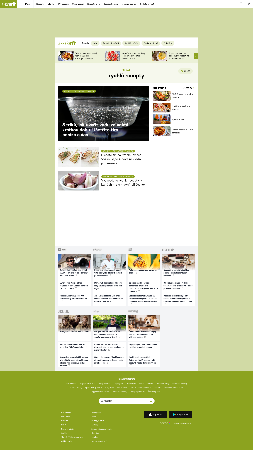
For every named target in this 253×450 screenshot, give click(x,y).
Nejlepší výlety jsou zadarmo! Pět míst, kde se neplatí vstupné (143, 345)
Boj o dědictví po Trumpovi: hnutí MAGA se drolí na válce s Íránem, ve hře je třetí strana (74, 273)
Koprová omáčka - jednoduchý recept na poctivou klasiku (179, 56)
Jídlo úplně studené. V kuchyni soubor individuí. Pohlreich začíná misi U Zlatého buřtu (108, 299)
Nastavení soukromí (98, 441)
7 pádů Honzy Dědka (93, 388)
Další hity (188, 87)
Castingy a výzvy (97, 421)
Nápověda (95, 433)
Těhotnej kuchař (128, 4)
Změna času (131, 384)
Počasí (150, 384)
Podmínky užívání (67, 429)
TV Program (63, 4)
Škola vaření (78, 4)
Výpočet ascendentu (100, 391)
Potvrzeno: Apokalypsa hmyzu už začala (143, 271)
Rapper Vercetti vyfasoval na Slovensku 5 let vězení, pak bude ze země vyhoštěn (109, 347)
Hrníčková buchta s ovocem (181, 107)
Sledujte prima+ (147, 4)
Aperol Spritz (178, 119)
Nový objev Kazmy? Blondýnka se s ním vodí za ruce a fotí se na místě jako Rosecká (108, 360)
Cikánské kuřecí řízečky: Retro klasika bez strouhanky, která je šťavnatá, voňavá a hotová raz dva (178, 299)
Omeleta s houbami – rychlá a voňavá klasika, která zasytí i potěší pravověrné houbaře (178, 286)
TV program (118, 384)
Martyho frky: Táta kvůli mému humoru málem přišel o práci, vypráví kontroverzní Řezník (107, 334)
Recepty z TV (93, 4)
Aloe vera (157, 388)
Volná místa (65, 417)
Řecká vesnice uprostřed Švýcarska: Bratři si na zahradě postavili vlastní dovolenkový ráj (142, 360)
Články (51, 4)
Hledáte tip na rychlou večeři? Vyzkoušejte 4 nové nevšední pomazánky (122, 159)
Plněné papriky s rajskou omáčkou (183, 131)
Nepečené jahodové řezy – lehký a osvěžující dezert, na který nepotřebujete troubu (133, 57)
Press (93, 417)
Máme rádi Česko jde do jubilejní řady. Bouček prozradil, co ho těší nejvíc (108, 286)
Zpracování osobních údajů (101, 429)
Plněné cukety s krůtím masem (182, 95)
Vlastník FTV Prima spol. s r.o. (72, 437)
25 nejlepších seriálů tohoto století (74, 331)
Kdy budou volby (162, 384)
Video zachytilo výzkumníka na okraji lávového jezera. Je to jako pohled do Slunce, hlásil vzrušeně (143, 299)
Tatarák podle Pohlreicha (140, 388)
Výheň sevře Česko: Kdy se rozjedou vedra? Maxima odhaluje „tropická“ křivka (74, 286)
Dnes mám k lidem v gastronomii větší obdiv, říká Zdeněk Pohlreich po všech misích (108, 273)
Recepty (40, 4)
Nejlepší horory (104, 384)
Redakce (94, 437)
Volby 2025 (109, 388)
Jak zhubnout (71, 384)
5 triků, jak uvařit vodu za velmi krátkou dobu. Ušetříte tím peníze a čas (95, 129)
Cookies (64, 433)
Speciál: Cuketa (111, 4)
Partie (141, 384)
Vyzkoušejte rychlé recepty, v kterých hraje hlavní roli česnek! (123, 182)
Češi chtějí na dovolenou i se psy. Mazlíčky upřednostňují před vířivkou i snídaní (143, 334)
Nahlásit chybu (66, 441)
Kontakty (94, 425)
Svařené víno (122, 388)
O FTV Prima (66, 413)
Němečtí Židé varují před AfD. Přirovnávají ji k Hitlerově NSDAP (73, 297)
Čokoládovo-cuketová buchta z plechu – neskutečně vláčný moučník (176, 273)
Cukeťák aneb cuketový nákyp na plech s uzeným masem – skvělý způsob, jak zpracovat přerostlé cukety (86, 59)
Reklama (64, 421)
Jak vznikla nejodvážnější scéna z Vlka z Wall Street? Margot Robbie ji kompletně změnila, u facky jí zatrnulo (74, 361)
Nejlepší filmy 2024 (87, 384)
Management (96, 413)
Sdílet (187, 72)
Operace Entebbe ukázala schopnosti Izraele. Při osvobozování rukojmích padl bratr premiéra (143, 287)
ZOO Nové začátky (179, 384)
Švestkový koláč (154, 391)
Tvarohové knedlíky (119, 391)
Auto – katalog (76, 388)
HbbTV (63, 425)
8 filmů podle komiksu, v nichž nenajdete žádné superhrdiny (72, 345)
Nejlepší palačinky (137, 391)
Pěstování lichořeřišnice (173, 388)
